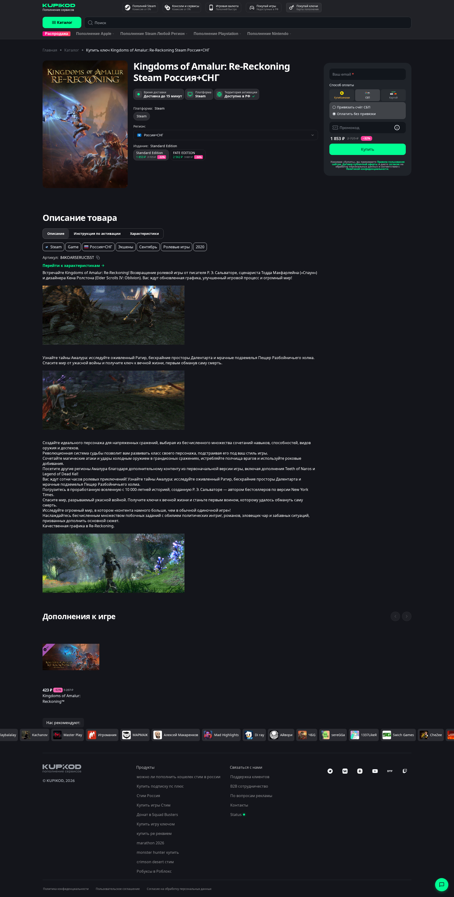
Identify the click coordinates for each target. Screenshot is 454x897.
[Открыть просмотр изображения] (85, 124)
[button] (367, 107)
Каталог (64, 22)
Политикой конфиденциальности (367, 169)
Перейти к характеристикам (71, 265)
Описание (55, 233)
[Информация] (397, 127)
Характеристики (144, 233)
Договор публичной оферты (360, 164)
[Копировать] (98, 257)
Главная (50, 50)
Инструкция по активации (97, 233)
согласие (394, 164)
